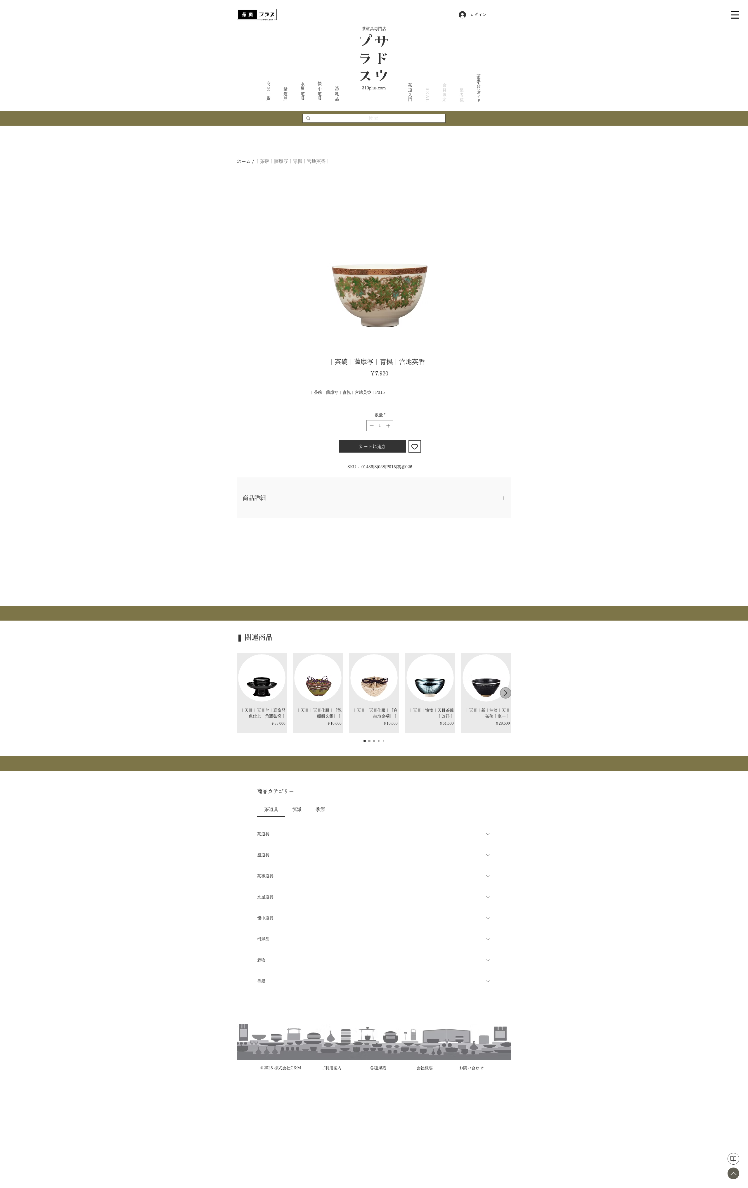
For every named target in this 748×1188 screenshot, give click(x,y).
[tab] (271, 809)
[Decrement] (371, 425)
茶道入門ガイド (479, 88)
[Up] (733, 1173)
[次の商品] (505, 693)
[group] (374, 693)
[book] (733, 1159)
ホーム (244, 161)
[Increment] (388, 425)
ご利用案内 (331, 1068)
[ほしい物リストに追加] (414, 446)
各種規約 (378, 1068)
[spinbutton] (380, 425)
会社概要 (424, 1068)
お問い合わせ (471, 1068)
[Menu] (735, 15)
